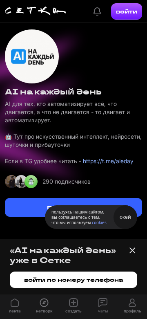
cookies (99, 222)
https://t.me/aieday (108, 160)
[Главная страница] (35, 11)
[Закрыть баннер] (132, 250)
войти (126, 11)
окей (125, 216)
